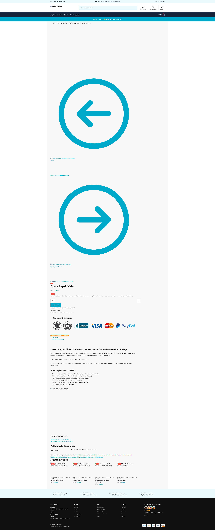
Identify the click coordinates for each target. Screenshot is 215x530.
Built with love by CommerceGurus (59, 526)
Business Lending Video (56, 480)
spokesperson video (85, 457)
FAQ (98, 516)
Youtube (123, 516)
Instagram (123, 511)
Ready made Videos (62, 23)
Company (76, 507)
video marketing (99, 457)
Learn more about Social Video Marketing (61, 441)
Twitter (123, 509)
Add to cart (55, 305)
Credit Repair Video (97, 455)
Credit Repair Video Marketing (111, 455)
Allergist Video (121, 480)
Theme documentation (159, 1)
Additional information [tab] (58, 339)
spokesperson (75, 457)
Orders (75, 509)
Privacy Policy (78, 514)
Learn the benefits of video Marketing (60, 439)
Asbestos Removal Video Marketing (102, 481)
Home (54, 23)
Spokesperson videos (74, 23)
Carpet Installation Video (80, 480)
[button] (161, 14)
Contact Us (100, 511)
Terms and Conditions (103, 514)
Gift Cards (76, 516)
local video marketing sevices (63, 457)
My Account (143, 9)
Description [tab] (55, 337)
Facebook (123, 507)
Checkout (162, 9)
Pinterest (123, 514)
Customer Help (153, 9)
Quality (76, 511)
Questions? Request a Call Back (59, 335)
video (92, 457)
